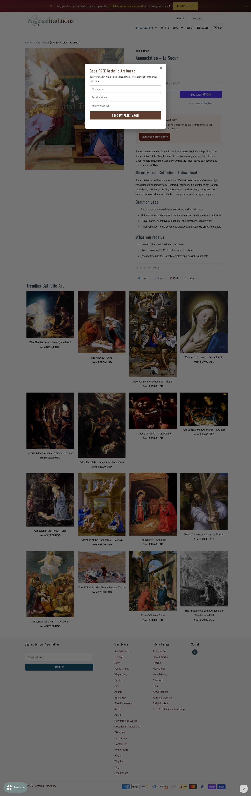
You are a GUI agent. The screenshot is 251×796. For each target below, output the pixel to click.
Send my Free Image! (125, 115)
